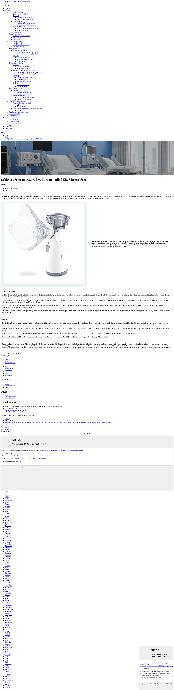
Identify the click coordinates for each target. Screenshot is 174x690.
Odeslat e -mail (5, 427)
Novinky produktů (15, 123)
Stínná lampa (13, 116)
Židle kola (16, 16)
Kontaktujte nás (10, 126)
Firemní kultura (14, 121)
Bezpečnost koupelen (15, 34)
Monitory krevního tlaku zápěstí (27, 74)
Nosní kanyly (21, 106)
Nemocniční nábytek (15, 88)
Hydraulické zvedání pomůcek (26, 23)
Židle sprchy (17, 39)
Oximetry (16, 65)
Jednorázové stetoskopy (24, 77)
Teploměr (16, 83)
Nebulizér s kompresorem (67, 422)
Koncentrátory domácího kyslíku (27, 52)
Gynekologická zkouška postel (18, 112)
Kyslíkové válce (18, 43)
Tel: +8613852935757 (12, 408)
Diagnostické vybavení (16, 63)
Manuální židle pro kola (24, 17)
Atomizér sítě (21, 61)
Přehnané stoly (17, 90)
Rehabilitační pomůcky (16, 12)
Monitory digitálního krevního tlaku (24, 70)
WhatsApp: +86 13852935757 (14, 412)
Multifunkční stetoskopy (24, 81)
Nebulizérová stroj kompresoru (86, 422)
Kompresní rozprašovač (24, 59)
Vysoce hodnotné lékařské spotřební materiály (27, 108)
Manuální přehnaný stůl (24, 92)
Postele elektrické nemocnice (26, 99)
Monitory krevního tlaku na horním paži (29, 72)
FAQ (10, 125)
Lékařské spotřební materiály (18, 101)
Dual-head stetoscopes (24, 79)
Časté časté (8, 128)
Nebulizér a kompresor (104, 422)
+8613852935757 (6, 2)
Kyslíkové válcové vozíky (21, 45)
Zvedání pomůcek (18, 21)
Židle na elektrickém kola (25, 19)
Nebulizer (16, 56)
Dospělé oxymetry (23, 66)
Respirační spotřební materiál (22, 103)
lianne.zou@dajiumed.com (21, 2)
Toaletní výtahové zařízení (21, 36)
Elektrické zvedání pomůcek (26, 25)
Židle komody (17, 37)
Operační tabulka (14, 114)
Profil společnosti (14, 119)
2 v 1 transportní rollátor (20, 14)
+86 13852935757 (7, 429)
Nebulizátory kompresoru (13, 422)
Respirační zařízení (15, 48)
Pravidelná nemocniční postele (26, 97)
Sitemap (7, 419)
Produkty (8, 10)
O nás (7, 117)
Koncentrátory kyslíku (20, 50)
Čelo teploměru (22, 86)
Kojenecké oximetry (23, 68)
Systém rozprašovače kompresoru (32, 422)
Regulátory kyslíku (19, 47)
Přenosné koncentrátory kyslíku (27, 54)
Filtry (18, 105)
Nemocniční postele (19, 96)
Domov (7, 8)
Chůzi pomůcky (18, 32)
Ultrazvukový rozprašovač (25, 57)
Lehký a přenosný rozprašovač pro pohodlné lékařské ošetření (24, 139)
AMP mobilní (9, 420)
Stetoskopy (16, 76)
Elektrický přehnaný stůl (24, 94)
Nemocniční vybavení (16, 41)
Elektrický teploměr (23, 85)
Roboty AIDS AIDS (23, 30)
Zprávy (7, 137)
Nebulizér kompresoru (51, 422)
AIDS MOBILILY (19, 27)
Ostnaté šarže (21, 110)
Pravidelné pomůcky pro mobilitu (27, 28)
